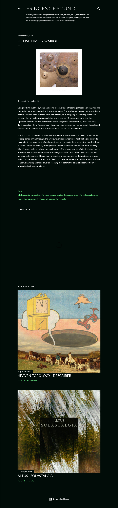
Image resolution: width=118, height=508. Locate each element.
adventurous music (30, 195)
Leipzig (41, 199)
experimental (32, 199)
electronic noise (90, 195)
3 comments (29, 481)
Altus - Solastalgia (35, 476)
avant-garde (51, 195)
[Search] (98, 8)
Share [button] (20, 191)
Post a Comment (31, 381)
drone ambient (78, 195)
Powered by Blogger (61, 499)
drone (68, 195)
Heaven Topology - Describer (44, 375)
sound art (63, 199)
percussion (54, 199)
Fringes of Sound (50, 8)
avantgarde (61, 195)
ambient (42, 195)
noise (47, 199)
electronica (22, 199)
